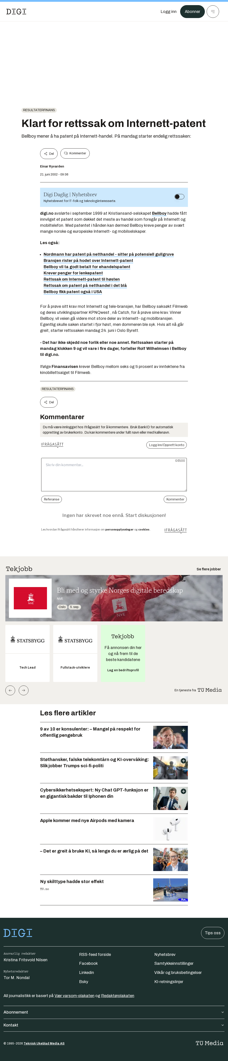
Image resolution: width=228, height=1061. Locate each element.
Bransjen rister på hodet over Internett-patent (88, 260)
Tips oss (213, 933)
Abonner (192, 11)
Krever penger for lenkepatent (73, 273)
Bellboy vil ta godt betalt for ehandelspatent (87, 267)
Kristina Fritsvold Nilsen (25, 960)
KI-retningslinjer (168, 981)
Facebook (88, 963)
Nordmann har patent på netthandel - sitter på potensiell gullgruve (109, 254)
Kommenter (77, 153)
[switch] (179, 196)
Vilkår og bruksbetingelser (178, 972)
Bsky (83, 981)
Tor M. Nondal (17, 977)
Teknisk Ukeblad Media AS (44, 1043)
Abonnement (16, 1012)
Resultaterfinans (39, 110)
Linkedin (86, 972)
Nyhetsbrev (164, 954)
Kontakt (11, 1025)
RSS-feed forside (95, 954)
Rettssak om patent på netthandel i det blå (85, 285)
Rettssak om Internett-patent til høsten (82, 279)
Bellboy (159, 213)
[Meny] (213, 11)
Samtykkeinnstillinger (173, 963)
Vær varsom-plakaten (74, 996)
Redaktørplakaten (117, 996)
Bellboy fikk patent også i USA (73, 292)
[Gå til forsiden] (16, 11)
